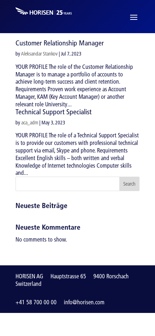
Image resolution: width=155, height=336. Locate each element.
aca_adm (29, 122)
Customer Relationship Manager (59, 43)
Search (129, 184)
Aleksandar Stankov (39, 53)
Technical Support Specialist (53, 111)
